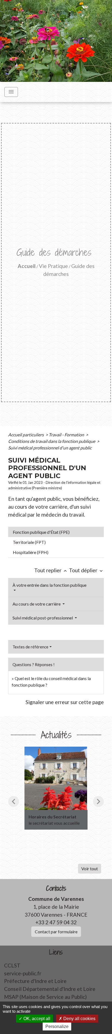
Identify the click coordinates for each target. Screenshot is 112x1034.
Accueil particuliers (26, 434)
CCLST (12, 965)
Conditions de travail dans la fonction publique (52, 441)
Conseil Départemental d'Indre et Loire (49, 989)
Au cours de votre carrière (37, 603)
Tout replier (51, 570)
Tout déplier (86, 570)
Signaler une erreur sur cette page (65, 702)
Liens (56, 952)
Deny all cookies (78, 1018)
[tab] (56, 532)
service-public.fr (22, 973)
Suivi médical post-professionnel (43, 617)
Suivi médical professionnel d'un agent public (50, 447)
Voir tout (89, 868)
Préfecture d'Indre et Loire (35, 981)
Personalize (57, 1026)
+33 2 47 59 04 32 (56, 922)
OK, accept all (36, 1018)
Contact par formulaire (56, 931)
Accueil (27, 266)
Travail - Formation (67, 434)
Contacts (56, 888)
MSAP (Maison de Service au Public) (45, 997)
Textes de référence (30, 646)
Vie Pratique (53, 266)
